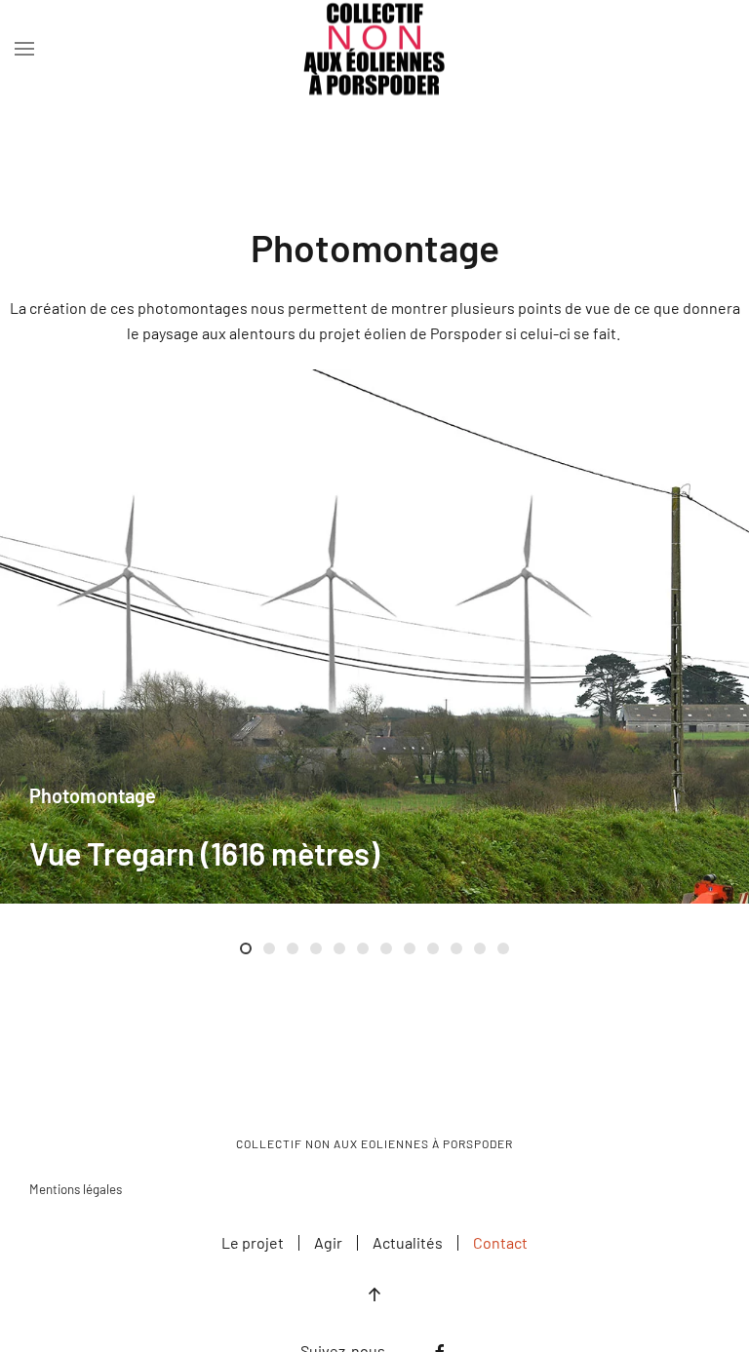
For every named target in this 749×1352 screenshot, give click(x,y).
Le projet (252, 1242)
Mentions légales (75, 1189)
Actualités (408, 1242)
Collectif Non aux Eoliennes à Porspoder (374, 1143)
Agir (328, 1242)
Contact (500, 1242)
